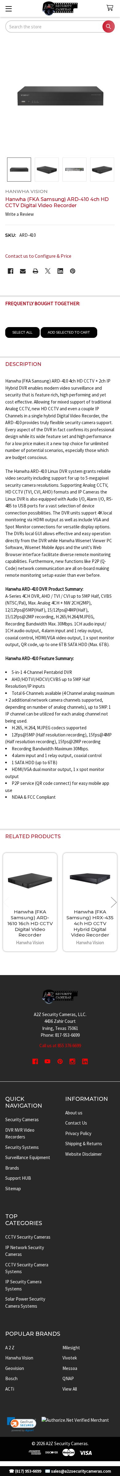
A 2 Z (9, 1348)
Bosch (11, 1378)
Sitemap (13, 1188)
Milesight (71, 1348)
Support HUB (18, 1178)
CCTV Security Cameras (27, 1237)
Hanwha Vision (19, 1358)
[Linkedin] (60, 271)
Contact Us (76, 1123)
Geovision (14, 1368)
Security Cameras (22, 1119)
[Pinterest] (72, 271)
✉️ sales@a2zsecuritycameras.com (78, 1471)
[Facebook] (10, 271)
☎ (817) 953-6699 (25, 1471)
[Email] (23, 271)
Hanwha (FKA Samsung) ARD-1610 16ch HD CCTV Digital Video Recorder (30, 923)
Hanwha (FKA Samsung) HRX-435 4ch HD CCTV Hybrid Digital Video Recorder (90, 923)
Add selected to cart (69, 332)
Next (114, 902)
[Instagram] (72, 1061)
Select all (22, 332)
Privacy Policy (78, 1133)
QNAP (68, 1378)
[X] (47, 271)
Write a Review (19, 214)
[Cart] (111, 8)
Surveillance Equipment (27, 1157)
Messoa (69, 1368)
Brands (12, 1168)
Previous (6, 902)
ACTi (9, 1389)
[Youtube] (47, 1061)
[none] (60, 96)
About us (73, 1113)
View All (69, 1389)
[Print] (35, 271)
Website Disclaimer (83, 1154)
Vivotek (69, 1358)
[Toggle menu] (8, 8)
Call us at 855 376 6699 (60, 1045)
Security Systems (22, 1147)
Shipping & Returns (83, 1143)
